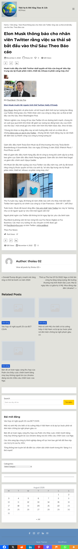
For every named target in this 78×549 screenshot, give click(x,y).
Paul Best (11, 100)
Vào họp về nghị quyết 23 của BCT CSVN (21, 421)
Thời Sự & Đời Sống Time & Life (33, 8)
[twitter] (11, 63)
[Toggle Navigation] (73, 8)
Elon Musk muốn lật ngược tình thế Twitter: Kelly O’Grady (31, 105)
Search (7, 398)
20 (38, 506)
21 (48, 506)
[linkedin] (43, 534)
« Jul (38, 519)
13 (38, 502)
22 (58, 506)
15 (58, 502)
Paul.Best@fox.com (15, 225)
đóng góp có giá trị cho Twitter (23, 133)
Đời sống (13, 25)
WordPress (62, 542)
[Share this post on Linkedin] (16, 63)
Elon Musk (8, 110)
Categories (8, 464)
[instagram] (34, 534)
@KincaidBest (42, 225)
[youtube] (47, 534)
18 (18, 506)
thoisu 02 (28, 58)
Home (6, 25)
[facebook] (5, 63)
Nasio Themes (41, 542)
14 (48, 502)
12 (28, 502)
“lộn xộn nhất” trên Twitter (47, 208)
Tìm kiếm (68, 402)
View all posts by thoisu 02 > (28, 267)
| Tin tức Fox (21, 100)
